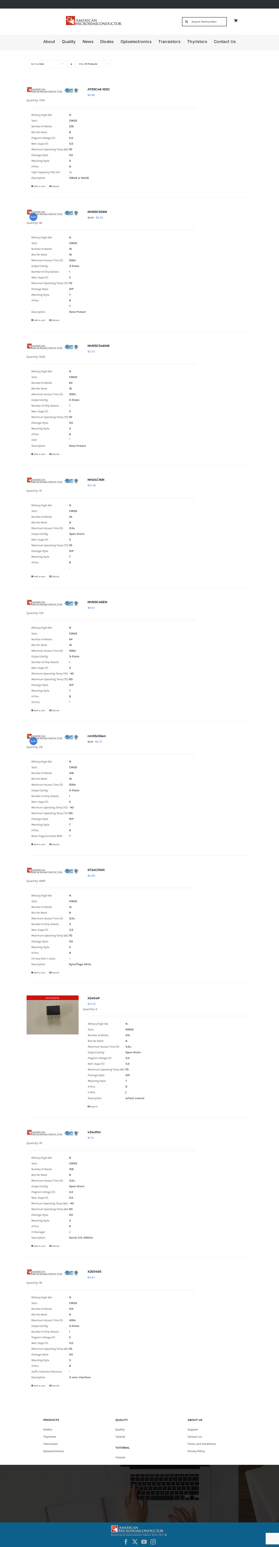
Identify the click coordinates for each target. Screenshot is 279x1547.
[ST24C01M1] (53, 870)
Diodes (47, 1429)
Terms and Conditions (202, 1444)
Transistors (50, 1444)
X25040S (94, 1271)
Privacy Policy (196, 1451)
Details (55, 186)
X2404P (93, 998)
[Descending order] (71, 64)
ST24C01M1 (96, 870)
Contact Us (195, 1436)
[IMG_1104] (93, 17)
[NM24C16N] (53, 480)
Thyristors (49, 1436)
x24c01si (94, 1132)
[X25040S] (53, 1272)
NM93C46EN (97, 602)
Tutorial (120, 1436)
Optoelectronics (53, 1451)
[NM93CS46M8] (53, 346)
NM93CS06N (97, 212)
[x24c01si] (53, 1132)
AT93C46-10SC (98, 89)
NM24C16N (95, 480)
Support (193, 1429)
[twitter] (135, 1542)
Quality (120, 1429)
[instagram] (153, 1542)
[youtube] (144, 1542)
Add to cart (39, 186)
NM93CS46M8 (98, 346)
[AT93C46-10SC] (53, 90)
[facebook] (125, 1542)
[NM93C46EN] (53, 602)
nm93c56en (96, 736)
